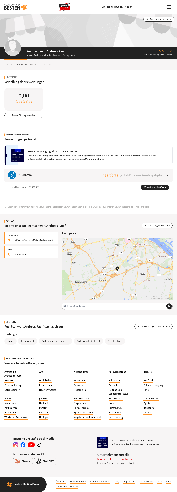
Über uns (47, 65)
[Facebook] (22, 444)
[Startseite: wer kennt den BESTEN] (15, 7)
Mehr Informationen (94, 159)
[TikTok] (39, 444)
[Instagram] (15, 444)
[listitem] (19, 374)
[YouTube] (31, 444)
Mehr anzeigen (142, 207)
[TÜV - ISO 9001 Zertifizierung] (102, 442)
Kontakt (34, 65)
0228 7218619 (20, 254)
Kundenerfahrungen (15, 65)
